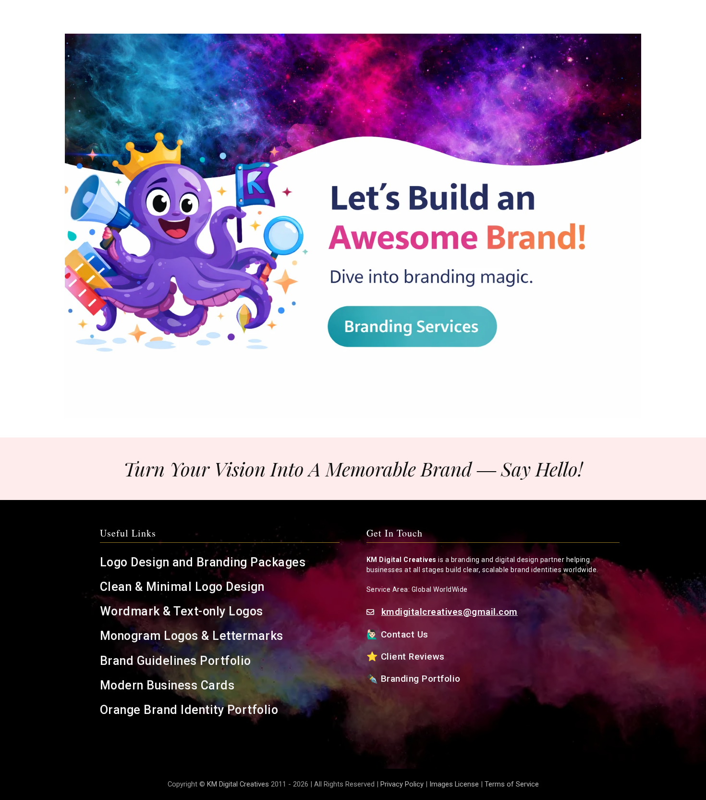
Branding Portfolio (422, 678)
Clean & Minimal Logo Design (182, 587)
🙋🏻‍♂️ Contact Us (398, 634)
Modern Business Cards (167, 685)
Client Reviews (412, 656)
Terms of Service (512, 784)
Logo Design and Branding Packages (203, 562)
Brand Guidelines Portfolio (175, 661)
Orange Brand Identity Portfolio (190, 710)
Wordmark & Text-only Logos (181, 611)
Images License (454, 784)
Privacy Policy (402, 784)
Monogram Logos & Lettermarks (193, 636)
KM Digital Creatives (239, 784)
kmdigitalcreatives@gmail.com (449, 611)
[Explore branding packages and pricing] (353, 226)
